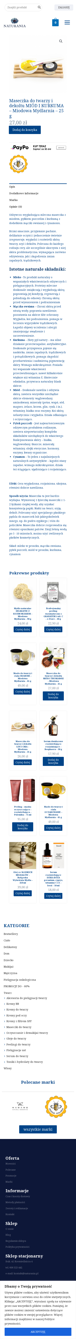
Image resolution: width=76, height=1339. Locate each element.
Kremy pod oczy (16, 1015)
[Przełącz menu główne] (67, 22)
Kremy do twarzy (17, 1009)
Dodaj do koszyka (25, 130)
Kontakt (10, 1214)
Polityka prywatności (17, 1246)
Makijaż (8, 966)
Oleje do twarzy (16, 1038)
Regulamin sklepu (16, 1240)
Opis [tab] (12, 186)
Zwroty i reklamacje (17, 1208)
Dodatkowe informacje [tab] (24, 193)
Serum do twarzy (17, 1056)
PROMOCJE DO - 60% (17, 986)
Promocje (11, 1175)
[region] (38, 1310)
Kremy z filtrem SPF (19, 1021)
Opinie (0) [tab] (15, 206)
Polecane (11, 1169)
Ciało (7, 940)
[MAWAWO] (20, 1107)
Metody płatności (15, 1202)
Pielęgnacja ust (16, 1050)
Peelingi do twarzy (18, 1044)
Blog (8, 1234)
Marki (9, 1181)
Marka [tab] (13, 200)
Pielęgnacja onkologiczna (20, 979)
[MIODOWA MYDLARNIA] (18, 164)
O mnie (10, 1228)
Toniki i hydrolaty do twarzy (24, 1062)
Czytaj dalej (22, 629)
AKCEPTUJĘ (38, 1331)
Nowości (10, 1163)
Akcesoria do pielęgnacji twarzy (26, 998)
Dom (6, 953)
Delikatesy (10, 947)
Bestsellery (11, 934)
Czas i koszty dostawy (18, 1196)
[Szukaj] (39, 7)
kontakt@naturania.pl (26, 1273)
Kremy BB (12, 1003)
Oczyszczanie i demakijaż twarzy (27, 1033)
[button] (61, 41)
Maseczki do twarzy (18, 1027)
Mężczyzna (10, 973)
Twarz (8, 993)
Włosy (8, 1068)
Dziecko (8, 960)
